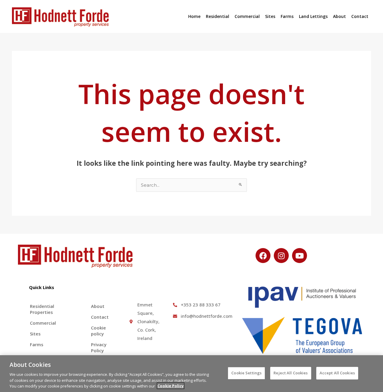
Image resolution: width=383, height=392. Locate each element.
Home (194, 16)
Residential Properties (42, 309)
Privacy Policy (99, 347)
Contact (359, 16)
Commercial (247, 16)
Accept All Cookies (337, 373)
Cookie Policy (170, 385)
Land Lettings (313, 16)
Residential (217, 16)
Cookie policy (98, 331)
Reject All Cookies (290, 373)
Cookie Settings (246, 373)
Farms (287, 16)
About (339, 16)
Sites (270, 16)
